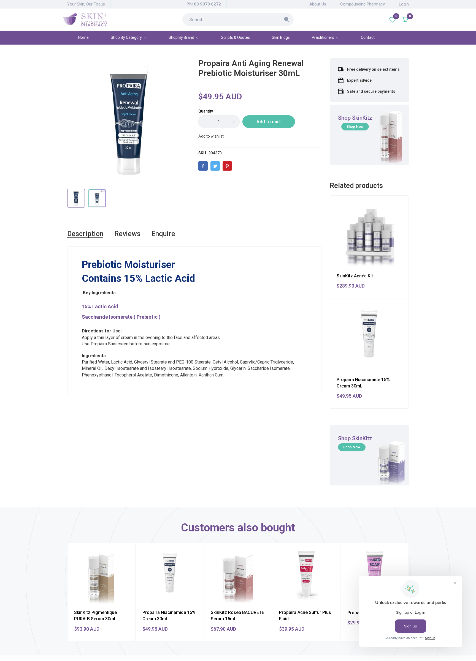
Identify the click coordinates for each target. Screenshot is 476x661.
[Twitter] (215, 166)
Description (85, 234)
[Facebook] (203, 166)
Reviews (127, 234)
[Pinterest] (227, 166)
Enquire (163, 234)
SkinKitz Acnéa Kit (355, 275)
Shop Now (355, 126)
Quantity (205, 111)
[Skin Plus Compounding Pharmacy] (85, 19)
